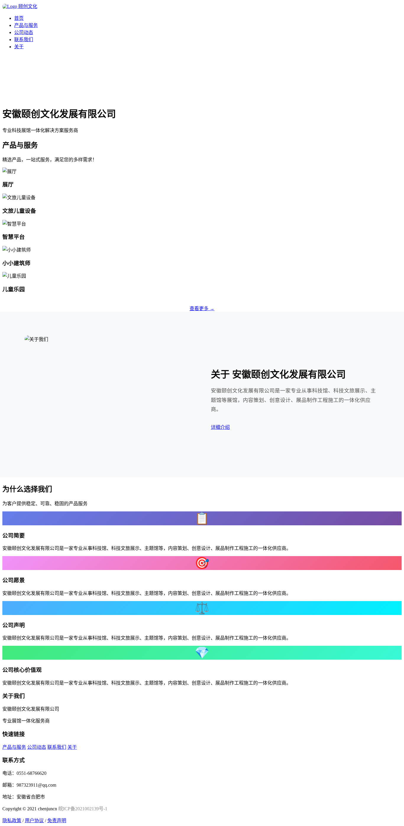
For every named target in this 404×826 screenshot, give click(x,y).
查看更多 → (202, 308)
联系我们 (23, 39)
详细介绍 (220, 427)
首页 (19, 18)
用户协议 (34, 820)
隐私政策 (11, 820)
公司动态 (23, 32)
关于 (19, 46)
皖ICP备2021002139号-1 (82, 808)
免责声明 (56, 820)
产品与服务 (26, 25)
